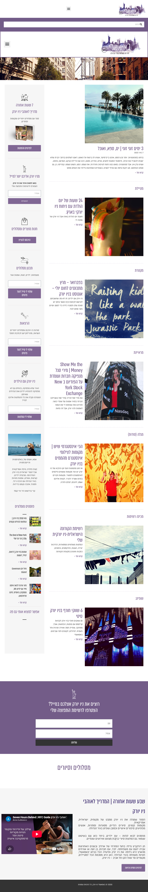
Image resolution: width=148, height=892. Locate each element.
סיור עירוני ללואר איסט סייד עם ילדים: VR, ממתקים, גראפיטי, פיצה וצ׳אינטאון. (18, 591)
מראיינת (138, 352)
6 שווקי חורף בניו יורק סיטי (66, 613)
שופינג (139, 598)
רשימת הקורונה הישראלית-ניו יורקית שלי (68, 534)
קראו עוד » (139, 172)
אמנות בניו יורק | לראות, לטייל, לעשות (18, 553)
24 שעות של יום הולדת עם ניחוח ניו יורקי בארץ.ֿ (69, 206)
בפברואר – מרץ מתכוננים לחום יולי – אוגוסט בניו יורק (67, 288)
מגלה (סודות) (135, 434)
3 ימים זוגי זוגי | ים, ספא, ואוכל (120, 148)
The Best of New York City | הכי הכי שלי (18, 536)
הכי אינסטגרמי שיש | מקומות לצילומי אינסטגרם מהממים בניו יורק (67, 455)
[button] (68, 8)
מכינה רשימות (135, 516)
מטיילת (139, 188)
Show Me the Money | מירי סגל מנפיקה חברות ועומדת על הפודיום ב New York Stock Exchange (66, 379)
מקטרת (139, 270)
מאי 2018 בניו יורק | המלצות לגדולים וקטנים (18, 520)
